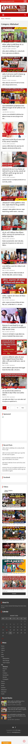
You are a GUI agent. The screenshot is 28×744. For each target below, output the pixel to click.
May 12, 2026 (5, 331)
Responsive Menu (25, 1)
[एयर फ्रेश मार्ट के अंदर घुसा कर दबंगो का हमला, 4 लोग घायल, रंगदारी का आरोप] (14, 582)
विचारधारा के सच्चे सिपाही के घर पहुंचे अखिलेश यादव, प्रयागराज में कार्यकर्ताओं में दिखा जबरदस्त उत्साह (14, 327)
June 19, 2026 (5, 177)
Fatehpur (5, 673)
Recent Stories (7, 698)
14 (17, 407)
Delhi (4, 671)
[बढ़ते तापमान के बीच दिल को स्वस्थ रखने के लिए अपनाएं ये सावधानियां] (14, 129)
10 (3, 627)
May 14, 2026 (5, 300)
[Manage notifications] (24, 741)
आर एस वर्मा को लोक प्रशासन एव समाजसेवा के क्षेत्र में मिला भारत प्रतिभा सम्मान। (13, 393)
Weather (3, 687)
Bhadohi (11, 351)
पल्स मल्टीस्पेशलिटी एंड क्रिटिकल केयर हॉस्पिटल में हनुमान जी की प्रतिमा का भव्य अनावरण (13, 108)
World (2, 685)
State (2, 656)
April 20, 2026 (5, 397)
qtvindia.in (13, 48)
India (19, 387)
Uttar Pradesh (6, 228)
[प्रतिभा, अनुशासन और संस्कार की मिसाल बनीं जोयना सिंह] (14, 286)
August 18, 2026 (6, 48)
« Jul (2, 638)
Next (23, 407)
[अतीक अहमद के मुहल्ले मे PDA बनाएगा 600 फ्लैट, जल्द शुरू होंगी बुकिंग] (14, 500)
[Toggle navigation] (3, 15)
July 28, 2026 (5, 112)
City (19, 163)
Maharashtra (6, 658)
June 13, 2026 (5, 207)
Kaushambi (20, 68)
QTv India (18, 730)
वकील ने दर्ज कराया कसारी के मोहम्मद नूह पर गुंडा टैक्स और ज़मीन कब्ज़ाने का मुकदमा (13, 76)
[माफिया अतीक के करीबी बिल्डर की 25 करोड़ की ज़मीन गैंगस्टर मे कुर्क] (14, 34)
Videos (3, 650)
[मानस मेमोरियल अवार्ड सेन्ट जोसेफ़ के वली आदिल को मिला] (14, 256)
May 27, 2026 (5, 238)
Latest (11, 40)
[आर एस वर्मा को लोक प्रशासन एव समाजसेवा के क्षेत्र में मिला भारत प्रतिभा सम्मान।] (14, 381)
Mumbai (5, 677)
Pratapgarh (17, 40)
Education (3, 691)
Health (2, 694)
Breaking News (13, 68)
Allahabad (5, 40)
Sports (3, 681)
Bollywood (3, 689)
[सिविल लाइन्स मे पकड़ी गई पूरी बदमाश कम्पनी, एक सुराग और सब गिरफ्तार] (14, 533)
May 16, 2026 (5, 270)
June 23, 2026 (5, 143)
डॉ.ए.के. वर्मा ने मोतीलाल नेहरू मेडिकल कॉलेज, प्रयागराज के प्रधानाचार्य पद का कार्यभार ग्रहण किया (13, 234)
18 (6, 630)
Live (2, 652)
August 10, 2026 (6, 80)
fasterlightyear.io (16, 732)
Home (2, 646)
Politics (16, 321)
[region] (14, 428)
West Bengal (6, 660)
